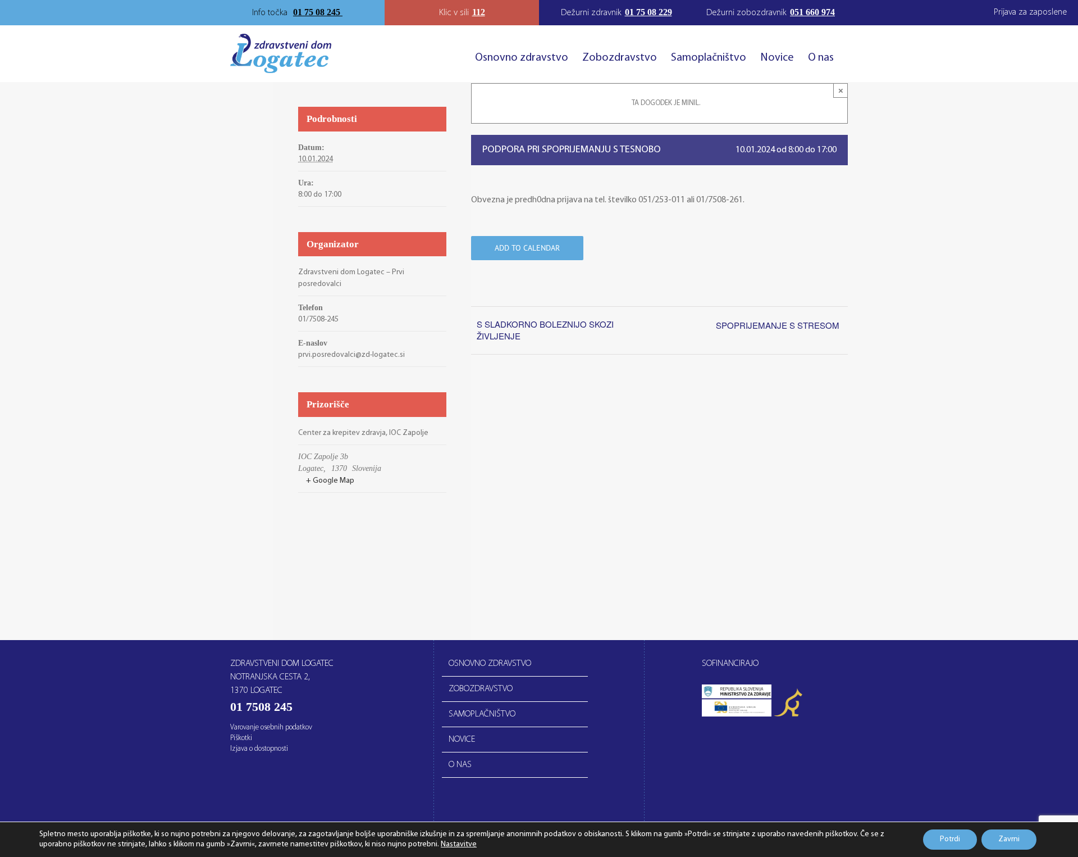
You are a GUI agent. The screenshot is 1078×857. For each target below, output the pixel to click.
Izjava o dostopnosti (259, 748)
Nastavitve (459, 844)
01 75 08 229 (648, 12)
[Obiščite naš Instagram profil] (359, 12)
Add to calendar (527, 248)
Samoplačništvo (482, 714)
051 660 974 (812, 12)
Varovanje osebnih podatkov (271, 727)
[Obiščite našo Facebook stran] (349, 12)
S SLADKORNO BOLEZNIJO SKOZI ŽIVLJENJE (545, 330)
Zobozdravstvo (481, 688)
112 (478, 12)
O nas (460, 764)
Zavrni (1009, 839)
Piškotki (241, 738)
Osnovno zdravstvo (490, 663)
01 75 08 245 (317, 12)
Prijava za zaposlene (1030, 12)
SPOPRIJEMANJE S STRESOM (777, 325)
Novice (462, 739)
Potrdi (950, 839)
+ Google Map (330, 481)
